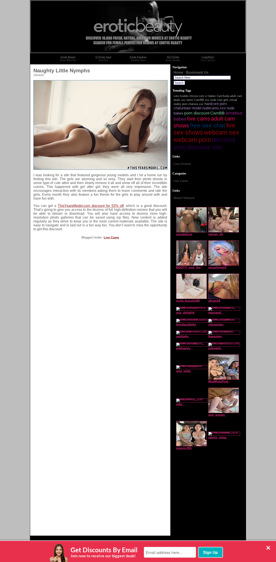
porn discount (196, 113)
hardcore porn (215, 104)
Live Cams (111, 237)
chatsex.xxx (196, 104)
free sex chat (207, 125)
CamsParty (208, 57)
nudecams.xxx (214, 108)
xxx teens (187, 100)
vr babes (210, 96)
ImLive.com (197, 96)
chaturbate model (187, 108)
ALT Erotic (173, 57)
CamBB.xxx (201, 100)
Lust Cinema (182, 163)
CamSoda (223, 96)
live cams (198, 119)
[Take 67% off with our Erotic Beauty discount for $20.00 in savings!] (138, 52)
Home (178, 72)
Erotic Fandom (138, 57)
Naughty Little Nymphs (61, 70)
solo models (181, 96)
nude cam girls (219, 100)
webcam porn (192, 139)
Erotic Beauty (68, 57)
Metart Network (184, 198)
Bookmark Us (197, 72)
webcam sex (221, 132)
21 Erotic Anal (103, 57)
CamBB (217, 113)
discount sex (204, 147)
